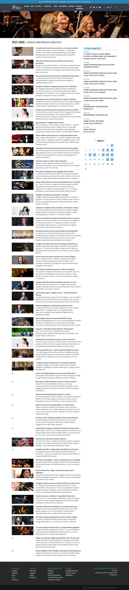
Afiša (32, 6)
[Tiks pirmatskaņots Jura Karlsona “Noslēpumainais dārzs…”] (22, 79)
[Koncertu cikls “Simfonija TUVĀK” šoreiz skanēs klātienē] (12, 418)
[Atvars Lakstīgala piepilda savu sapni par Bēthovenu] (12, 373)
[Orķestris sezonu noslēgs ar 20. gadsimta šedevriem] (22, 499)
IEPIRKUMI (51, 571)
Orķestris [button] (47, 6)
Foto (13, 577)
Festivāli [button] (38, 6)
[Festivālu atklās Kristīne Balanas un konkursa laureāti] (22, 510)
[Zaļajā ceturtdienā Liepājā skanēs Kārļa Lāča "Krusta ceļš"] (12, 538)
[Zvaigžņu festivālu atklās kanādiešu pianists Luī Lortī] (22, 285)
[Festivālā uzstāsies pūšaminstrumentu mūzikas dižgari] (22, 520)
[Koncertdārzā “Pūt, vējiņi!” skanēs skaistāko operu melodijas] (22, 473)
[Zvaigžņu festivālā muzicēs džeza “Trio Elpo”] (22, 198)
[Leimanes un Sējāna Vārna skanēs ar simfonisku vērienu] (22, 211)
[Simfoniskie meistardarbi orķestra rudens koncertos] (22, 342)
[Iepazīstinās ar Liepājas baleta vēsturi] (22, 126)
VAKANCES (33, 577)
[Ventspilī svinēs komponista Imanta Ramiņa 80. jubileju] (22, 151)
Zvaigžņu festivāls (72, 571)
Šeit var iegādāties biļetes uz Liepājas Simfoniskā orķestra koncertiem (64, 2)
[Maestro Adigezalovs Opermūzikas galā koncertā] (22, 309)
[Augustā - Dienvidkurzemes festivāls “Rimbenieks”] (22, 332)
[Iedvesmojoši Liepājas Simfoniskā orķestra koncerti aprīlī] (12, 428)
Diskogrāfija (63, 6)
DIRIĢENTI (33, 573)
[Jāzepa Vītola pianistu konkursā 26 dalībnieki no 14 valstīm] (22, 185)
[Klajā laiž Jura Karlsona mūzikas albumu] (22, 442)
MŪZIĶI (32, 575)
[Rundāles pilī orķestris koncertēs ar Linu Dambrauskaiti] (22, 51)
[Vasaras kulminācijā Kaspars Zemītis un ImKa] (12, 394)
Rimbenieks (69, 575)
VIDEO (13, 575)
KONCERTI (15, 573)
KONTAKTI (15, 580)
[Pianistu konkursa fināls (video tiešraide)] (22, 164)
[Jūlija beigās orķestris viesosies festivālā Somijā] (22, 321)
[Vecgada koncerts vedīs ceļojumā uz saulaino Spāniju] (22, 102)
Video (55, 6)
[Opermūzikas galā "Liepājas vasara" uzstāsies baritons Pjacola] (22, 296)
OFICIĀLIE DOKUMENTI (54, 575)
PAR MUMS (33, 571)
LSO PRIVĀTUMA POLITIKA (55, 577)
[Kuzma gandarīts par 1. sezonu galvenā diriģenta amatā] (22, 353)
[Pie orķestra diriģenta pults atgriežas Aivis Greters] (22, 175)
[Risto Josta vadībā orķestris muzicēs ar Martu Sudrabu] (12, 382)
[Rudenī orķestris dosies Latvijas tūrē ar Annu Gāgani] (22, 260)
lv (104, 7)
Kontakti (72, 6)
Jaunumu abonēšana (79, 7)
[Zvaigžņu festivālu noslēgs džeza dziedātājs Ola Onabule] (12, 449)
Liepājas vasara (71, 573)
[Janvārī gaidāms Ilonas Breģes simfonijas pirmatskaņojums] (12, 551)
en (108, 7)
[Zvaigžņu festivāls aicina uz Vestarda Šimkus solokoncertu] (22, 486)
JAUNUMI (14, 571)
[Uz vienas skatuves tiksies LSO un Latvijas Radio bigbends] (22, 530)
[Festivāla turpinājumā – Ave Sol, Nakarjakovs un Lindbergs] (22, 463)
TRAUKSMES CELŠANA (54, 580)
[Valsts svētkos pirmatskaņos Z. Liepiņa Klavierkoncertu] (22, 138)
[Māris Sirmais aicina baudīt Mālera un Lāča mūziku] (12, 405)
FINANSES (50, 573)
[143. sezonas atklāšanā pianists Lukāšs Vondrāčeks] (22, 272)
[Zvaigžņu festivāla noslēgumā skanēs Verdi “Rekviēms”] (22, 90)
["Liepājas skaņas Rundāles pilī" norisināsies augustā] (22, 366)
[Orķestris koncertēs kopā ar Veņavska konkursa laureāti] (22, 113)
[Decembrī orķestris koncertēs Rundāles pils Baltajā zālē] (22, 234)
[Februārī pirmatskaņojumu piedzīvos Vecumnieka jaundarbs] (22, 64)
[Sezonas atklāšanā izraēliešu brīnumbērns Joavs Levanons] (22, 221)
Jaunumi (26, 6)
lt (110, 7)
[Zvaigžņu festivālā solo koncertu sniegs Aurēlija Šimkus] (22, 247)
